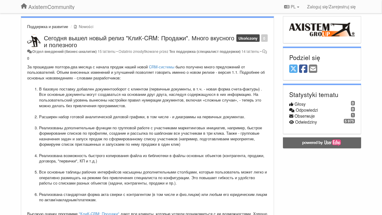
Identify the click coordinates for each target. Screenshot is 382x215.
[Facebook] (303, 69)
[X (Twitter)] (293, 69)
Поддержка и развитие (47, 26)
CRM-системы (161, 67)
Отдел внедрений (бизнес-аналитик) (64, 51)
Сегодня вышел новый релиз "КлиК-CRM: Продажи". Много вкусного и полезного (139, 41)
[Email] (313, 69)
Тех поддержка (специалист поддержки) (205, 51)
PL (293, 7)
